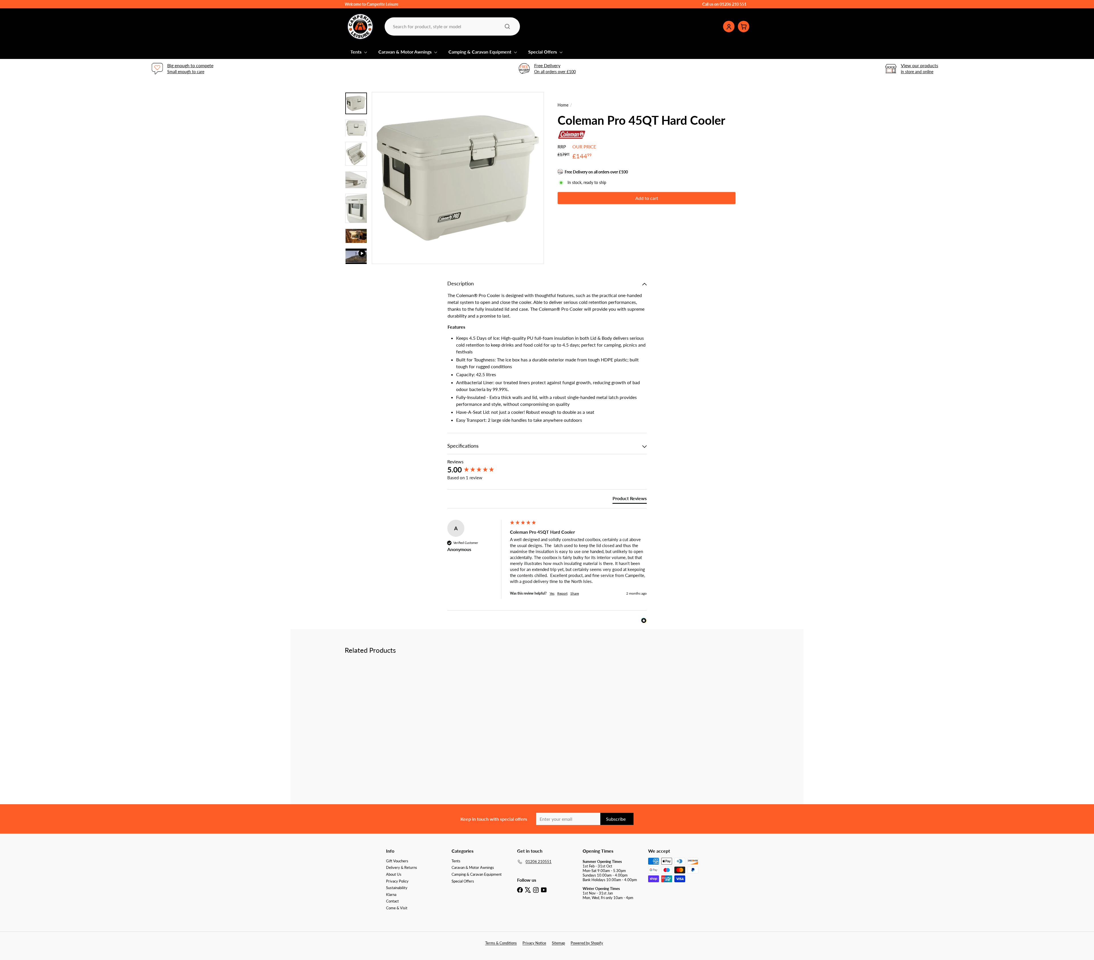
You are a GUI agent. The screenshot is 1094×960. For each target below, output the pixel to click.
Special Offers (543, 51)
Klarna (391, 894)
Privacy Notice (534, 943)
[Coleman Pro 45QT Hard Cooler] (376, 711)
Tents (356, 51)
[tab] (630, 499)
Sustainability (396, 887)
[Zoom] (458, 178)
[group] (477, 469)
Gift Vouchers (397, 861)
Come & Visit (396, 908)
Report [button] (562, 593)
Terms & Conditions (501, 943)
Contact (392, 901)
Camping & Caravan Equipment (480, 51)
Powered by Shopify (587, 943)
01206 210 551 (733, 4)
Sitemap (558, 943)
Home (563, 105)
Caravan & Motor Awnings (405, 51)
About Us (393, 874)
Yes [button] (552, 593)
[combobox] (451, 26)
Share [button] (574, 593)
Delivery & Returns (401, 867)
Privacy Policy (397, 881)
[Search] (507, 26)
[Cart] (743, 26)
